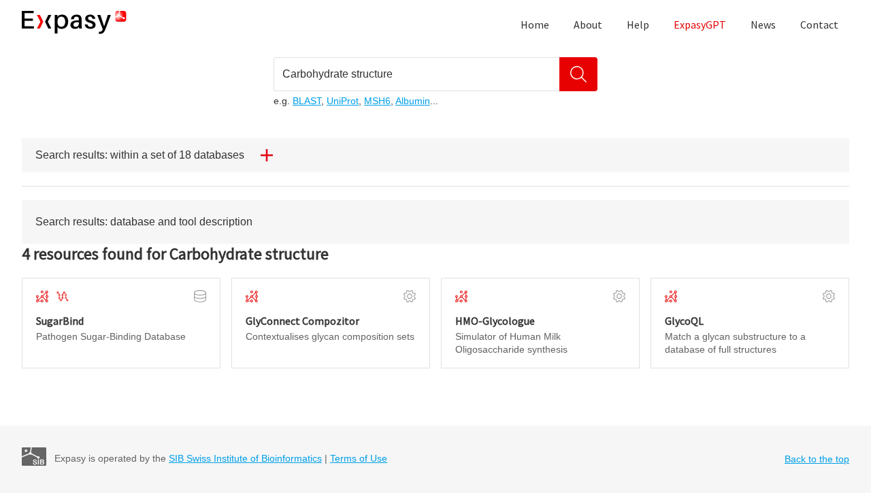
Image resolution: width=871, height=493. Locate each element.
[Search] (578, 74)
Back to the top (817, 459)
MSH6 (377, 100)
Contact (819, 24)
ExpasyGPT (700, 24)
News (763, 24)
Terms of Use (358, 458)
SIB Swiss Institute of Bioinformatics (245, 458)
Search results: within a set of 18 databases (139, 155)
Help (638, 24)
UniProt (343, 100)
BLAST (307, 100)
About (588, 24)
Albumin (412, 100)
